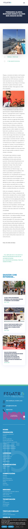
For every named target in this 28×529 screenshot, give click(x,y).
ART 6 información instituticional (9, 446)
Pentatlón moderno (6, 466)
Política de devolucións (7, 478)
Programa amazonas (7, 513)
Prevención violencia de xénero (9, 514)
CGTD (4, 501)
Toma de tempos (6, 504)
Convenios (5, 443)
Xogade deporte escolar (7, 493)
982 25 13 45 (9, 409)
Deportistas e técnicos (7, 456)
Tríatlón (4, 468)
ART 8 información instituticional (9, 448)
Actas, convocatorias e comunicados (10, 442)
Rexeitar (10, 526)
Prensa (9, 57)
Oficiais (4, 459)
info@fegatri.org (11, 405)
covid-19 (6, 517)
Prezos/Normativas (6, 455)
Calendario (5, 475)
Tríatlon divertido (6, 494)
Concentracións (6, 502)
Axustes (23, 524)
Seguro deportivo (6, 461)
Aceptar (4, 526)
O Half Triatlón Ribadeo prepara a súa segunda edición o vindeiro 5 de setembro (13, 299)
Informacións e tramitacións (8, 434)
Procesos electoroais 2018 (8, 440)
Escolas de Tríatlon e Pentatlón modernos (11, 491)
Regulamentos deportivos (8, 480)
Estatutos (4, 435)
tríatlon (15, 57)
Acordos (4, 437)
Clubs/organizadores (7, 458)
